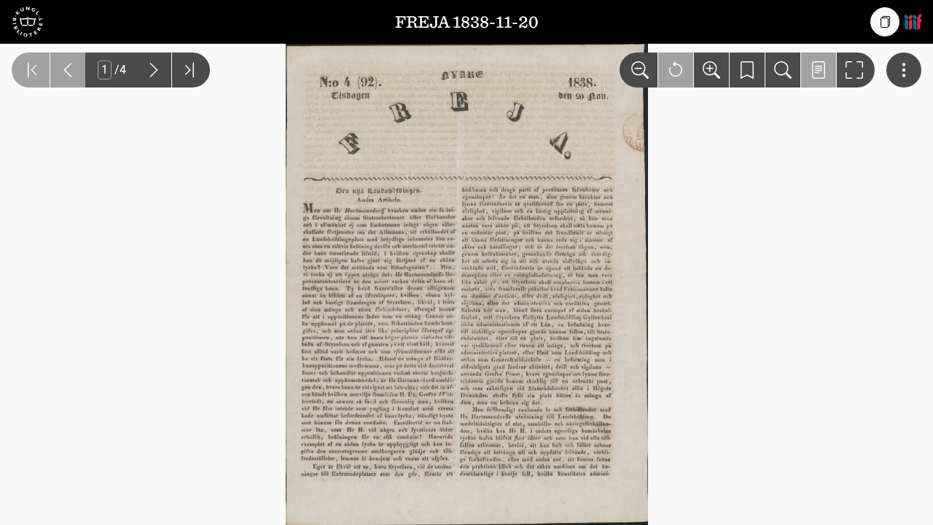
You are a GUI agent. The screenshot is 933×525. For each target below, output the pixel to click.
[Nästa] (153, 70)
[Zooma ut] (638, 70)
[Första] (31, 70)
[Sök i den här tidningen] (782, 70)
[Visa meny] (903, 70)
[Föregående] (67, 70)
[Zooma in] (711, 70)
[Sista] (191, 70)
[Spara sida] (747, 70)
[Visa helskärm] (856, 70)
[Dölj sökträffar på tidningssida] (818, 70)
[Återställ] (675, 70)
